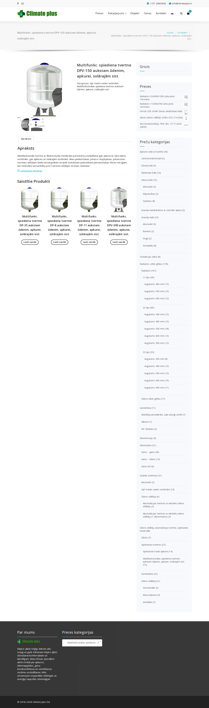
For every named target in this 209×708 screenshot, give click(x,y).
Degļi (145, 238)
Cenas (147, 13)
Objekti (134, 13)
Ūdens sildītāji (148, 581)
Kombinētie (147, 573)
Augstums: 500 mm (154, 291)
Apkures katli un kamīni (151, 151)
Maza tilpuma (150, 594)
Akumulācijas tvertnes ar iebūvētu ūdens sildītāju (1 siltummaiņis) (163, 515)
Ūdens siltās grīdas (150, 398)
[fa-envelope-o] (22, 3)
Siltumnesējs (146, 438)
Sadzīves (147, 201)
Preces (99, 13)
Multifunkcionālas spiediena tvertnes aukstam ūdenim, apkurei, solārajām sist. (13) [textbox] (82, 642)
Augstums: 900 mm (154, 343)
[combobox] (82, 642)
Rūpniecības (149, 193)
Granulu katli (147, 217)
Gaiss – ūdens (148, 459)
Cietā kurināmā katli (151, 158)
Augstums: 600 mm (154, 298)
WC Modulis (147, 429)
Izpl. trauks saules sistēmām (104, 83)
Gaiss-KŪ (146, 466)
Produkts (183, 32)
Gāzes (144, 537)
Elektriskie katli (148, 172)
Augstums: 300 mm (154, 314)
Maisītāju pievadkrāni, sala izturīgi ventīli (161, 414)
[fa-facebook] (18, 3)
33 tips (146, 352)
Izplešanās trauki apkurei (155, 551)
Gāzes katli (146, 179)
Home (170, 32)
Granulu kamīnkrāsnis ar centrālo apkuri (161, 210)
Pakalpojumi (116, 13)
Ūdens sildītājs (148, 496)
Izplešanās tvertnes (151, 544)
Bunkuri (147, 231)
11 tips (146, 277)
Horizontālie (149, 587)
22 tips (146, 307)
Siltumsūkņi (145, 445)
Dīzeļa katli (147, 165)
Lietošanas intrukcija (31, 170)
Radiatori (146, 270)
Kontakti (161, 13)
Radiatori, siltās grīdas (151, 263)
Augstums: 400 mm (154, 284)
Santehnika (145, 407)
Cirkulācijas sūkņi (148, 256)
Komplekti (148, 245)
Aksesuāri (148, 186)
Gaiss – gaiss (148, 452)
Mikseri (145, 421)
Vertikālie (147, 602)
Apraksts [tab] (26, 138)
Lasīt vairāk (30, 242)
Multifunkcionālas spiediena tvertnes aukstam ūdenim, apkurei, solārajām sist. (100, 88)
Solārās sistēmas (148, 475)
